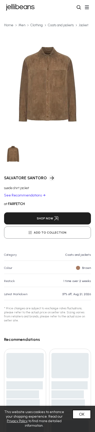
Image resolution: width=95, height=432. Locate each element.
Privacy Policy (17, 421)
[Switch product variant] (13, 154)
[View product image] (47, 84)
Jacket (83, 25)
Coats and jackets (61, 25)
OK (81, 414)
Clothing (36, 25)
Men (21, 25)
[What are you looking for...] (78, 7)
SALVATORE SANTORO (25, 177)
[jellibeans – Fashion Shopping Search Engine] (20, 7)
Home (8, 25)
